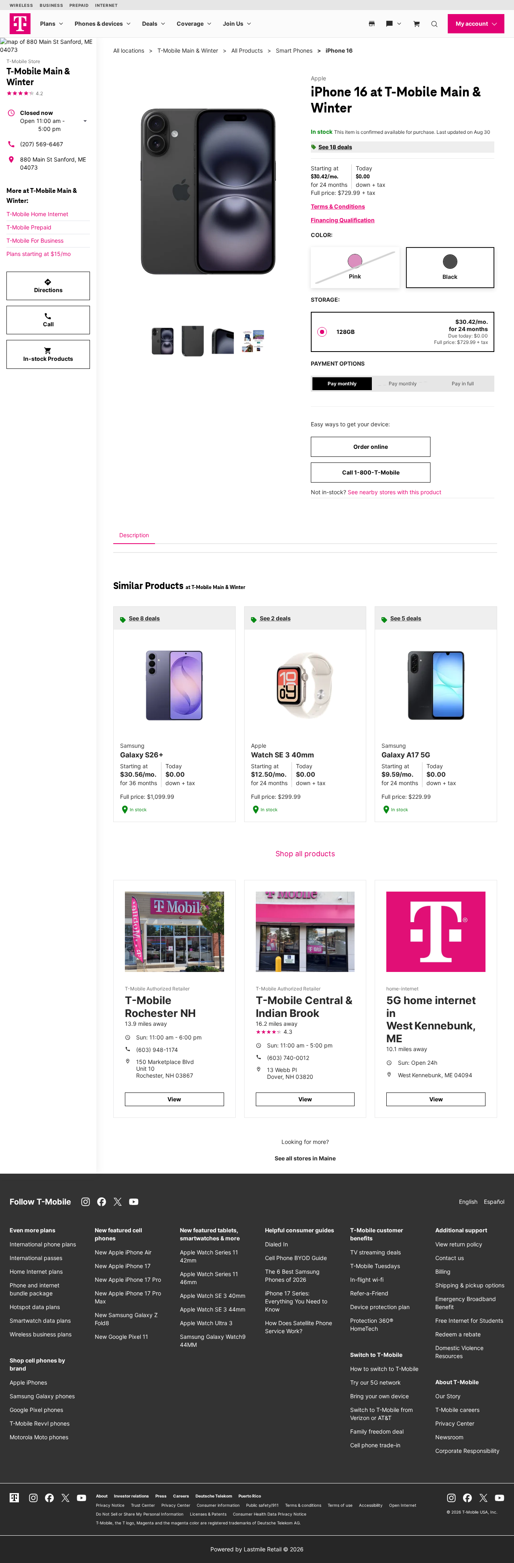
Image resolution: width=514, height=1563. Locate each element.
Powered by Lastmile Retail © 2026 (257, 1549)
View (174, 1099)
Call (48, 319)
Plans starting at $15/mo (38, 253)
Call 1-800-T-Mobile (371, 472)
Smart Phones (294, 50)
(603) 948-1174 (157, 1049)
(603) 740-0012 (288, 1057)
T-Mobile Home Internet (37, 214)
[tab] (134, 535)
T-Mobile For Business (34, 240)
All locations (128, 50)
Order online (370, 446)
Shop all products (305, 853)
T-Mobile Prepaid (28, 227)
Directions (48, 285)
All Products (247, 50)
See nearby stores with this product (394, 492)
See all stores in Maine (305, 1158)
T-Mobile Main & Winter (187, 50)
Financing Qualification (343, 220)
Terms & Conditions (338, 206)
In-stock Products (48, 354)
